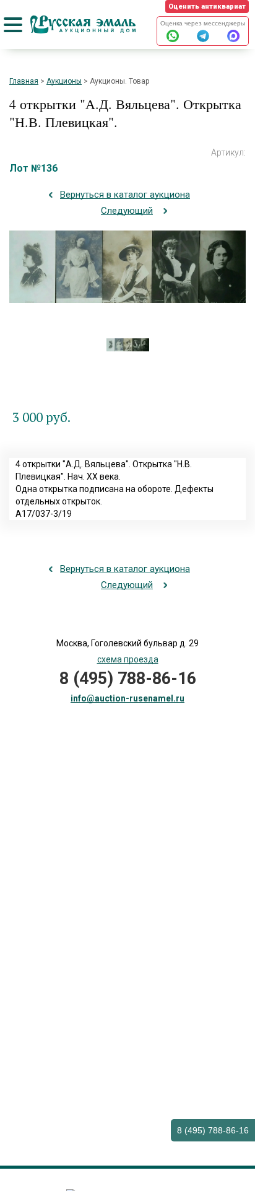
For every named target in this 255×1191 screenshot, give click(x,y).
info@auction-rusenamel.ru (127, 698)
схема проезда (127, 659)
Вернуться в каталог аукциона (125, 194)
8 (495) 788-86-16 (213, 1130)
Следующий (127, 210)
